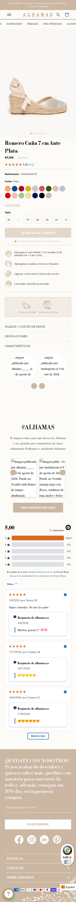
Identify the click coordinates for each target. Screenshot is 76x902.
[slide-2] (33, 133)
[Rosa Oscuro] (42, 189)
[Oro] (28, 189)
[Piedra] (49, 195)
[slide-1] (31, 133)
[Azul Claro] (62, 189)
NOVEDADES (14, 23)
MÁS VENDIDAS (52, 23)
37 (28, 219)
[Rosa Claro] (15, 195)
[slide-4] (38, 133)
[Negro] (42, 195)
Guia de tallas (12, 204)
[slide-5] (40, 133)
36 (19, 221)
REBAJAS (32, 23)
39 (47, 219)
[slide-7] (45, 133)
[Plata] (35, 189)
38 (37, 219)
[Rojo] (8, 195)
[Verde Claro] (21, 195)
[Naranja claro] (8, 189)
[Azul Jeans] (15, 189)
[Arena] (55, 189)
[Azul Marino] (35, 195)
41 (66, 219)
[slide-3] (35, 133)
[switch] (67, 862)
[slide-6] (42, 133)
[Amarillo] (28, 195)
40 (56, 219)
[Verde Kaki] (49, 189)
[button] (9, 14)
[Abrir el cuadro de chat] (8, 893)
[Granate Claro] (21, 189)
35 (8, 219)
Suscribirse (38, 824)
